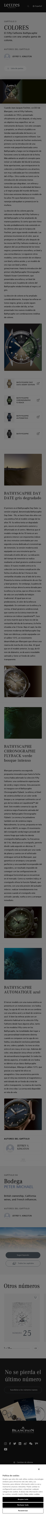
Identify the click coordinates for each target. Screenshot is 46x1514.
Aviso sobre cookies (32, 1494)
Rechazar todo (23, 1505)
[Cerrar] (39, 1469)
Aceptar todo (23, 1499)
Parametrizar (23, 1511)
